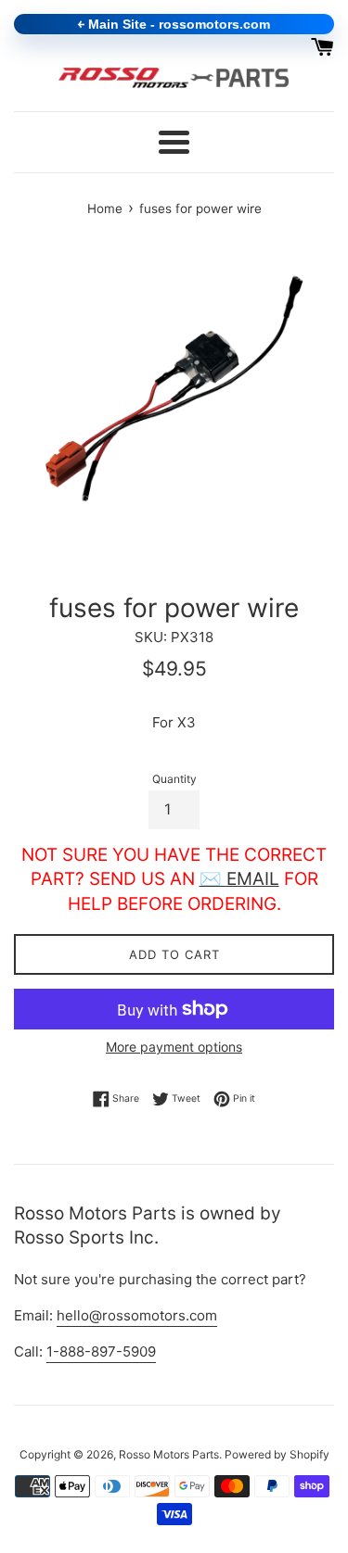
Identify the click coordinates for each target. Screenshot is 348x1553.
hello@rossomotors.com (137, 1315)
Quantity (174, 779)
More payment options (174, 1046)
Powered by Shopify (277, 1454)
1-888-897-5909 (101, 1351)
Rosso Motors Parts (169, 1454)
